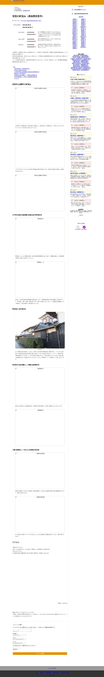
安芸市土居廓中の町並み (20, 70)
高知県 (25, 10)
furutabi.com (52, 675)
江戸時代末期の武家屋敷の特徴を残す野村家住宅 (26, 72)
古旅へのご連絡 (81, 223)
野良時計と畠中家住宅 (20, 73)
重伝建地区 (48, 672)
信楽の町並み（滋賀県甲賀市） (77, 135)
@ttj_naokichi (84, 229)
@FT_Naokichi (78, 229)
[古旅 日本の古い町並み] (30, 4)
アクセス (16, 78)
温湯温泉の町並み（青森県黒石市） (78, 117)
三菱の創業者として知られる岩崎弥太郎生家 (25, 77)
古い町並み (18, 9)
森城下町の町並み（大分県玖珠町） (78, 173)
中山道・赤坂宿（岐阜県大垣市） (77, 79)
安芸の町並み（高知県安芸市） (22, 68)
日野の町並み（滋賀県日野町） (77, 154)
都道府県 (42, 672)
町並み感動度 (56, 672)
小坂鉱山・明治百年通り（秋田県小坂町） (79, 98)
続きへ (83, 93)
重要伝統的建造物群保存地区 (32, 20)
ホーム (17, 7)
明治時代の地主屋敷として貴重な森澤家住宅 (25, 75)
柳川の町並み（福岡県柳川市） (77, 192)
